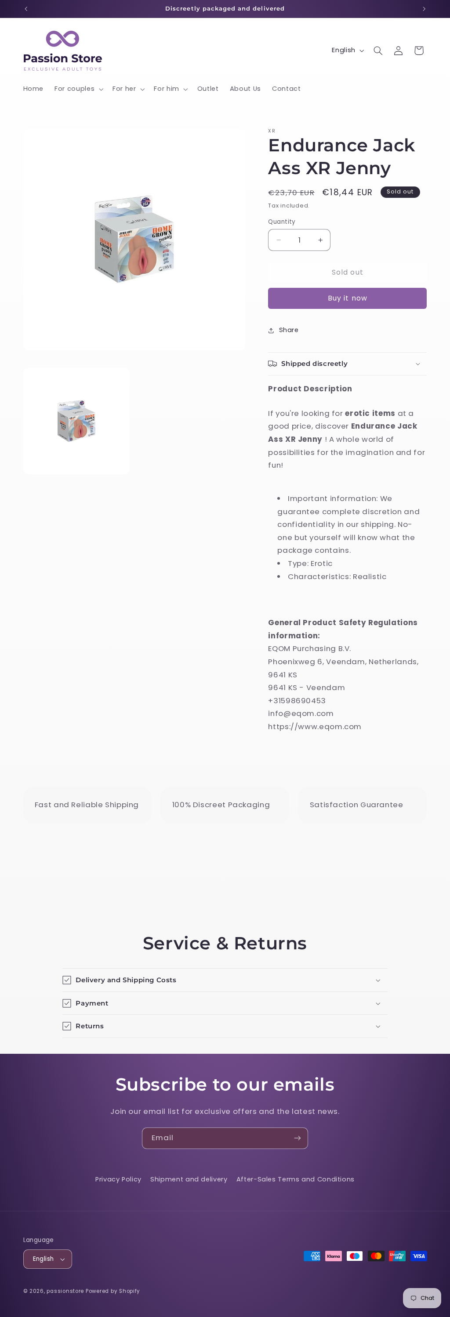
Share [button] (288, 330)
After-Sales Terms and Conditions (295, 1179)
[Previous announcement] (26, 9)
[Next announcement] (424, 9)
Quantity (281, 222)
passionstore (65, 1291)
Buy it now (347, 298)
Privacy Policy (118, 1179)
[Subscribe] (297, 1138)
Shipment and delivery (188, 1179)
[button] (78, 89)
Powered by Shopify (113, 1291)
